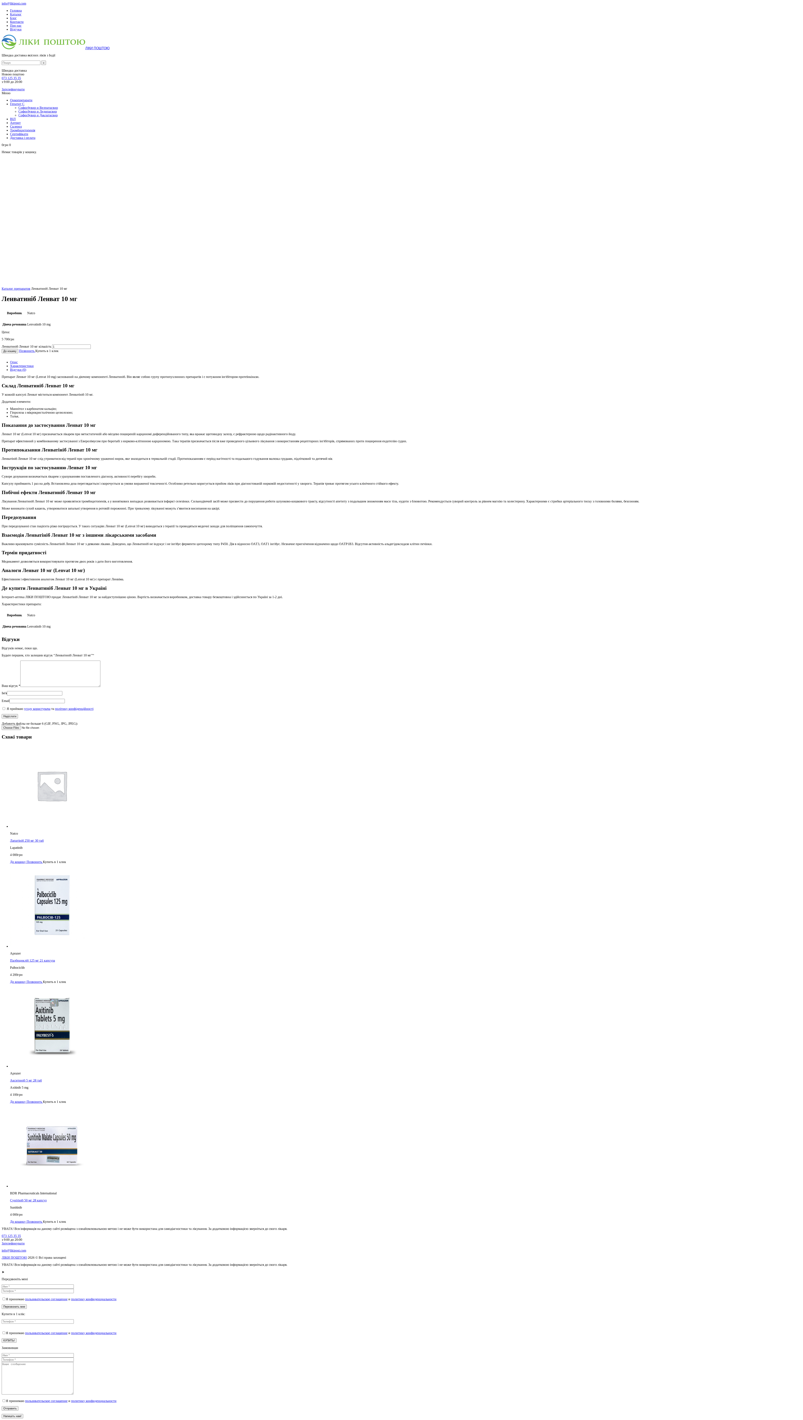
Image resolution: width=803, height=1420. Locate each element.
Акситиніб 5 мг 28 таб (26, 1080)
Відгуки (16, 29)
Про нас (16, 25)
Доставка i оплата (22, 138)
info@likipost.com (14, 3)
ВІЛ (13, 119)
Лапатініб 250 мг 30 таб (27, 840)
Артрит (15, 123)
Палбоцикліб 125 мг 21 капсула (32, 960)
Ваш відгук (11, 686)
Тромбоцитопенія (22, 130)
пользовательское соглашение (46, 1299)
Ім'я (4, 693)
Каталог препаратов (16, 288)
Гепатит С (17, 104)
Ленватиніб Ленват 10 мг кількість (26, 346)
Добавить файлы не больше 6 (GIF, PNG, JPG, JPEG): (40, 723)
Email (5, 701)
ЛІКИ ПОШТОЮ (14, 1257)
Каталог (16, 14)
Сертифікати (19, 134)
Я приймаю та (49, 709)
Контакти (17, 22)
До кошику (10, 351)
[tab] (405, 362)
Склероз (16, 126)
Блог (13, 18)
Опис (14, 362)
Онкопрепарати (21, 100)
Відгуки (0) (18, 369)
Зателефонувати (13, 89)
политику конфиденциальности (93, 1299)
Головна (16, 10)
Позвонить (27, 351)
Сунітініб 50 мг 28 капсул (28, 1200)
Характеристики (22, 366)
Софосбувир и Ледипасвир (37, 111)
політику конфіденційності (74, 709)
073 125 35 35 (11, 78)
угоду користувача (37, 709)
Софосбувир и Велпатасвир (38, 107)
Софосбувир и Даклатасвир (38, 115)
